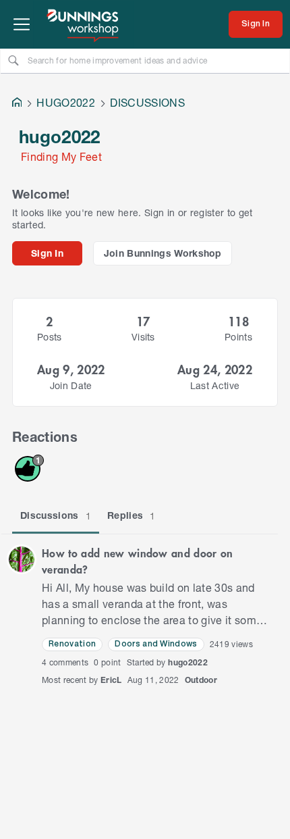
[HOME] (17, 104)
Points (238, 336)
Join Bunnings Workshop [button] (163, 253)
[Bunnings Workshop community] (83, 24)
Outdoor (201, 680)
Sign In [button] (47, 253)
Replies (131, 515)
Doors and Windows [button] (156, 644)
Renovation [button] (72, 644)
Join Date (71, 385)
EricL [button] (111, 680)
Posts (49, 336)
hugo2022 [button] (188, 662)
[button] (21, 559)
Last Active (215, 385)
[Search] (13, 60)
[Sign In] (256, 24)
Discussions (55, 515)
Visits (143, 336)
